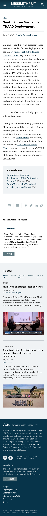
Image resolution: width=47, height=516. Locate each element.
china (13, 275)
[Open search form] (42, 5)
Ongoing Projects (10, 489)
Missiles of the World (11, 496)
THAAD (31, 275)
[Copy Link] (41, 205)
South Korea (21, 276)
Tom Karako (7, 362)
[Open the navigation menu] (5, 5)
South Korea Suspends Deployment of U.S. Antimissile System (22, 178)
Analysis (6, 486)
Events (5, 283)
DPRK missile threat (27, 144)
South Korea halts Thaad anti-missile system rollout (22, 186)
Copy (7, 254)
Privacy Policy (31, 513)
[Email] (17, 205)
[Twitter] (31, 205)
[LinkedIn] (36, 205)
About (5, 502)
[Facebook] (25, 205)
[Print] (9, 205)
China (6, 148)
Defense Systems (10, 493)
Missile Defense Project (26, 35)
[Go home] (23, 4)
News (5, 18)
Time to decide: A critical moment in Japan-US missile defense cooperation (23, 353)
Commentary (8, 347)
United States (22, 137)
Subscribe (9, 479)
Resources (7, 499)
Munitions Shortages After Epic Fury (23, 286)
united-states (39, 276)
